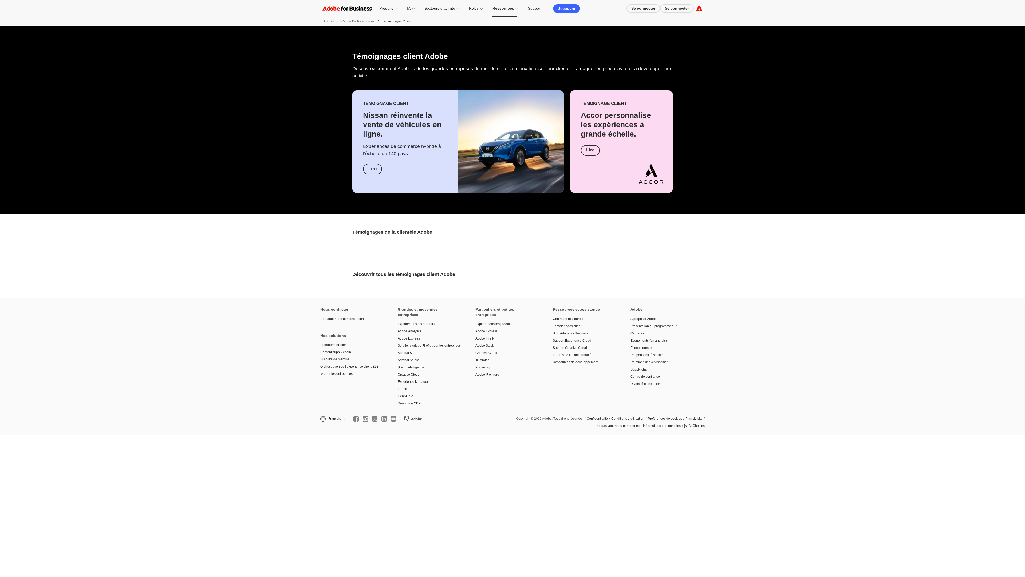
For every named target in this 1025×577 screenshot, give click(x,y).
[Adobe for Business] (699, 8)
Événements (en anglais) (648, 340)
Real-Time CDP (409, 403)
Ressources (503, 8)
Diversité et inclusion (645, 384)
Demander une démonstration (342, 319)
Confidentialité (597, 418)
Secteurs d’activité (439, 8)
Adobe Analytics (409, 331)
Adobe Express (409, 338)
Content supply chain (335, 352)
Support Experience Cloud (572, 340)
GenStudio (405, 396)
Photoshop (483, 367)
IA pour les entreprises (336, 374)
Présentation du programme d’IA (653, 326)
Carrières (637, 333)
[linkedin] (384, 419)
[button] (332, 418)
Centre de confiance (645, 377)
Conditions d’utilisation (627, 418)
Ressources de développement (575, 362)
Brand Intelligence (411, 367)
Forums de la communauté (572, 355)
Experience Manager (413, 382)
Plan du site (694, 418)
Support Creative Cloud (570, 348)
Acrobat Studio (408, 360)
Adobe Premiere (487, 374)
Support (534, 8)
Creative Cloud (409, 374)
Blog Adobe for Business (570, 333)
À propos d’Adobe (643, 319)
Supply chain (639, 369)
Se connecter (643, 8)
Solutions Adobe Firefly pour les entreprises (428, 346)
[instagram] (365, 419)
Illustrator (482, 360)
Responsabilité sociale (647, 355)
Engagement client (334, 345)
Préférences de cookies (665, 418)
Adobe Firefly (485, 338)
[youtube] (393, 419)
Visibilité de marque (334, 359)
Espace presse (641, 348)
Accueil (329, 21)
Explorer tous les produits (416, 324)
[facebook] (356, 419)
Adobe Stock (484, 346)
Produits (386, 8)
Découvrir (566, 8)
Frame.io (404, 389)
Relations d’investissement (649, 362)
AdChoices (697, 426)
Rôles (474, 8)
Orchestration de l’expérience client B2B (349, 366)
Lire (372, 168)
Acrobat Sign (407, 353)
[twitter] (374, 419)
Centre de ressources (357, 21)
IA (409, 8)
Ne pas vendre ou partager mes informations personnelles (638, 426)
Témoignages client (567, 326)
